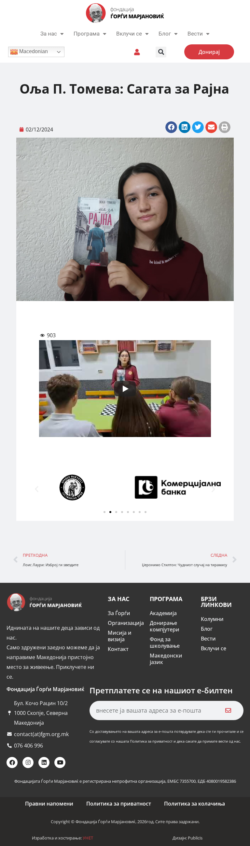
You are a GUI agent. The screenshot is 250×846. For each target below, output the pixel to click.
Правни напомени (49, 803)
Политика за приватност (118, 803)
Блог (165, 33)
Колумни (212, 619)
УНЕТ (88, 838)
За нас (48, 33)
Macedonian (33, 51)
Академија (163, 613)
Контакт (118, 649)
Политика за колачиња (194, 803)
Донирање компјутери (164, 626)
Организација (125, 623)
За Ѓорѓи (119, 613)
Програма (87, 33)
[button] (161, 52)
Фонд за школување (165, 642)
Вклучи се (129, 33)
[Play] (125, 389)
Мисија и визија (120, 636)
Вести (208, 638)
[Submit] (228, 710)
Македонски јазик (166, 659)
